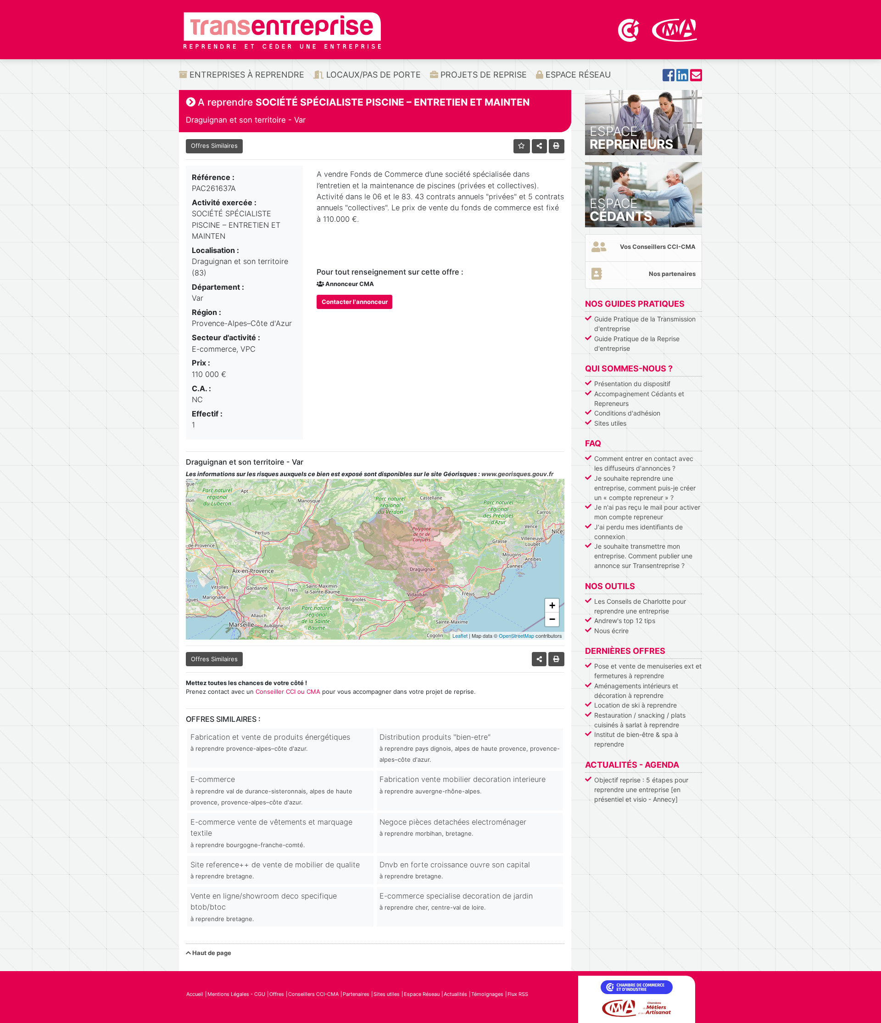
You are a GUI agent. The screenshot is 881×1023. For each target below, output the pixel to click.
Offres (276, 994)
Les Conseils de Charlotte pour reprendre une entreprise (640, 606)
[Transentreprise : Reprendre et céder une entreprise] (282, 30)
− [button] (552, 619)
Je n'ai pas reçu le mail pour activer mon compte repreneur (647, 512)
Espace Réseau (577, 74)
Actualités (455, 994)
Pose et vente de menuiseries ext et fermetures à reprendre (648, 671)
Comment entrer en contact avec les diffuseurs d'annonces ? (643, 463)
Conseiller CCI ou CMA (288, 691)
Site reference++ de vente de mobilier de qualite (275, 870)
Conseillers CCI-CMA (313, 994)
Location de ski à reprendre (635, 705)
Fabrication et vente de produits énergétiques (270, 742)
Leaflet (460, 635)
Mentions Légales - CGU (236, 994)
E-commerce (271, 790)
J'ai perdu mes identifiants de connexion (638, 531)
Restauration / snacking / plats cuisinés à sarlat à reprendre (640, 720)
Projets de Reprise (482, 74)
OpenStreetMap (516, 635)
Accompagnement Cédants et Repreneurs (639, 398)
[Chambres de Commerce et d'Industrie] (629, 29)
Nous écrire (611, 631)
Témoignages (487, 994)
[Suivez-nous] (669, 77)
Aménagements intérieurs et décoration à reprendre (636, 690)
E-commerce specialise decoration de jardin (456, 901)
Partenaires (356, 994)
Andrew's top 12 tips (624, 620)
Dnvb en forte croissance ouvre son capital (454, 870)
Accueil (194, 994)
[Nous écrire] (696, 77)
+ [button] (552, 605)
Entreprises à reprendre (245, 74)
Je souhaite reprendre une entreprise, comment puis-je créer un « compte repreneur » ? (645, 487)
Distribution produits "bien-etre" (469, 748)
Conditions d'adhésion (627, 413)
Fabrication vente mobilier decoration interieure (462, 784)
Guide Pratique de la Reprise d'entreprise (637, 343)
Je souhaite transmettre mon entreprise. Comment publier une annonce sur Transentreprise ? (643, 555)
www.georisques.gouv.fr (517, 474)
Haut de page (211, 952)
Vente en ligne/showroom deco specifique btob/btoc (263, 906)
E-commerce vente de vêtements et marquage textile (271, 833)
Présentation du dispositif (632, 384)
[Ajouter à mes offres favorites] (521, 146)
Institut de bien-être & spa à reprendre (636, 739)
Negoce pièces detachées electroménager (452, 827)
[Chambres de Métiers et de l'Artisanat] (674, 29)
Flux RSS (517, 994)
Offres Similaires (214, 145)
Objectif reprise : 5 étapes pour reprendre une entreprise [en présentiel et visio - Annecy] (641, 789)
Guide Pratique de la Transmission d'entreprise (645, 323)
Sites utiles (610, 423)
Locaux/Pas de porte (372, 74)
